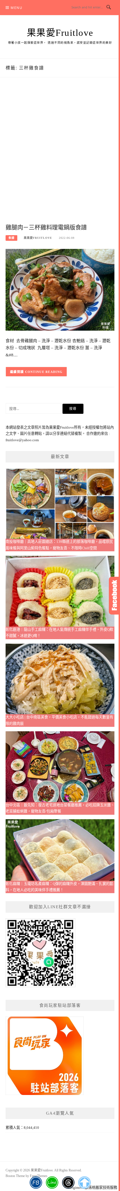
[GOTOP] (84, 1183)
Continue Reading (44, 371)
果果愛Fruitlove (60, 33)
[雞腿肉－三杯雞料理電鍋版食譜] (60, 289)
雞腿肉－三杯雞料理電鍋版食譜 (46, 227)
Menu (16, 7)
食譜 (11, 237)
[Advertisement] (60, 156)
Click (114, 596)
